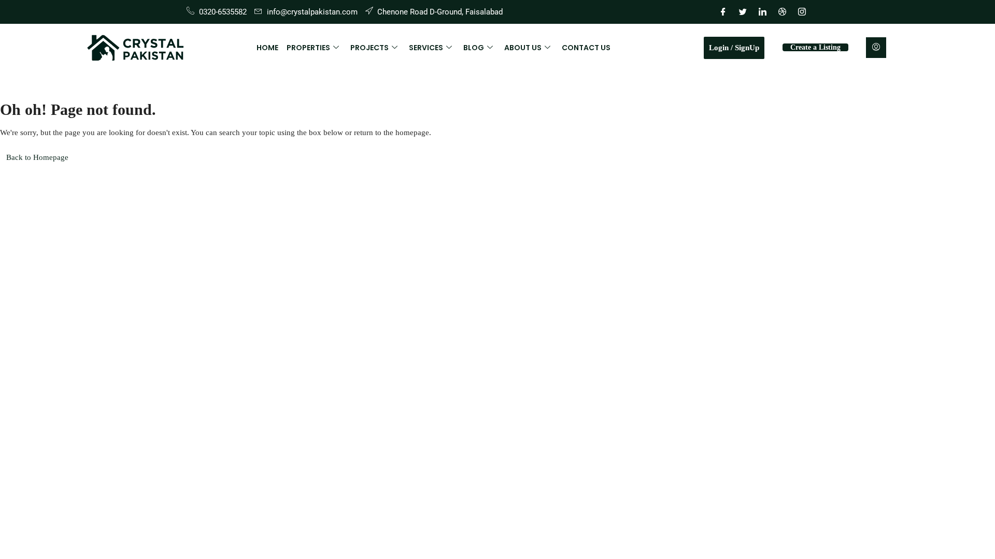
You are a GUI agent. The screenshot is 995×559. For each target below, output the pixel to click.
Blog (473, 47)
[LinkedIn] (762, 12)
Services (426, 47)
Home (267, 47)
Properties (308, 47)
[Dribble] (782, 12)
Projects (369, 47)
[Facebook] (723, 12)
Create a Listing (815, 47)
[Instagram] (801, 12)
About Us (523, 47)
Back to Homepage (37, 157)
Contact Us (586, 47)
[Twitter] (742, 12)
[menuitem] (876, 47)
